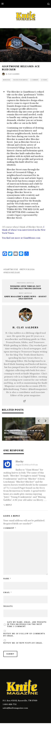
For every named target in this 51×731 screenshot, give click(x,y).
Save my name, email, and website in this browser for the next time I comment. (27, 624)
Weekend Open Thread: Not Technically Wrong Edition (25, 287)
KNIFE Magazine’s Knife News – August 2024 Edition (25, 297)
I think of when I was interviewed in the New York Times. (23, 230)
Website (8, 606)
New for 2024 (27, 269)
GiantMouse (11, 269)
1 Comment (34, 80)
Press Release (12, 273)
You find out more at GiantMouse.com (21, 238)
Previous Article (25, 283)
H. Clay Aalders (12, 74)
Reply (9, 505)
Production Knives (20, 80)
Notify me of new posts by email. (23, 643)
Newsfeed (6, 80)
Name (7, 579)
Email (7, 592)
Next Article (25, 293)
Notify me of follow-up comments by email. (24, 635)
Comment (9, 528)
